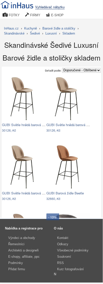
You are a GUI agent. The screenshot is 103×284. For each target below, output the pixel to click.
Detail (39, 131)
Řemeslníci (16, 244)
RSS (60, 263)
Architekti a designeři (23, 250)
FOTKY (14, 15)
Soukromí (64, 256)
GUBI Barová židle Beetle (65, 193)
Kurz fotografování (70, 269)
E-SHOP (57, 15)
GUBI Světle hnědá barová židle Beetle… (32, 124)
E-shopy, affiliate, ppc (24, 256)
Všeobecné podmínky (73, 250)
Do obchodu (20, 131)
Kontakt (62, 238)
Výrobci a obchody (21, 238)
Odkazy (62, 244)
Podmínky (15, 263)
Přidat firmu (16, 269)
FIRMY (34, 15)
